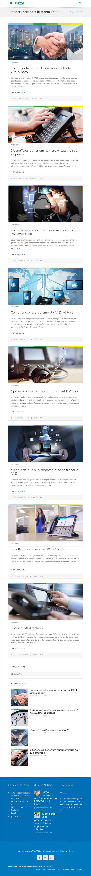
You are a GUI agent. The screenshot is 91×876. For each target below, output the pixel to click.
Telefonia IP (15, 62)
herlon (35, 98)
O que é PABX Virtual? (27, 628)
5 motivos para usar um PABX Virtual (38, 549)
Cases (59, 869)
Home (38, 869)
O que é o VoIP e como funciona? (49, 730)
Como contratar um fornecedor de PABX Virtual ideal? (45, 798)
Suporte (66, 869)
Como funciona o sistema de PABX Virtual (42, 312)
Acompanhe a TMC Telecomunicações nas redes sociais (45, 851)
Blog (72, 869)
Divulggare (49, 866)
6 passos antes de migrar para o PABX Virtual (45, 391)
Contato (79, 869)
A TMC (44, 869)
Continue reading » (18, 92)
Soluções (51, 869)
